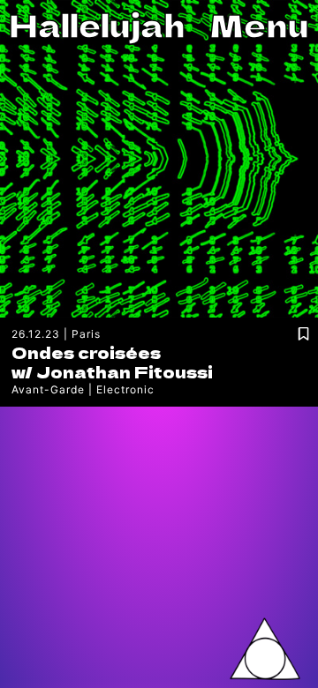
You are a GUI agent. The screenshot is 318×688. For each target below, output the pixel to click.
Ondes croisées (86, 351)
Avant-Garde (48, 389)
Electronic (125, 389)
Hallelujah (97, 24)
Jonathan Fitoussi (124, 371)
